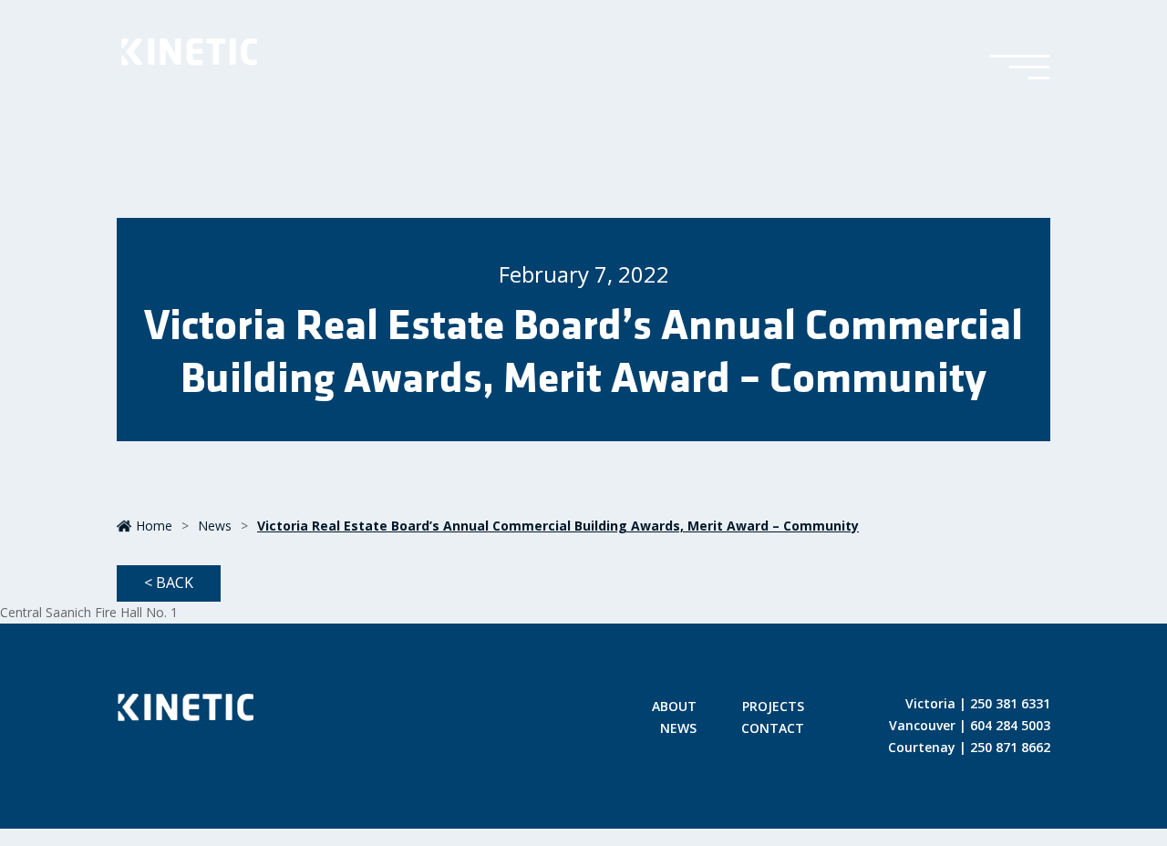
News (215, 525)
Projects (773, 707)
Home (154, 525)
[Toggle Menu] (1019, 68)
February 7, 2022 (584, 274)
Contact (772, 729)
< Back (168, 583)
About (674, 707)
